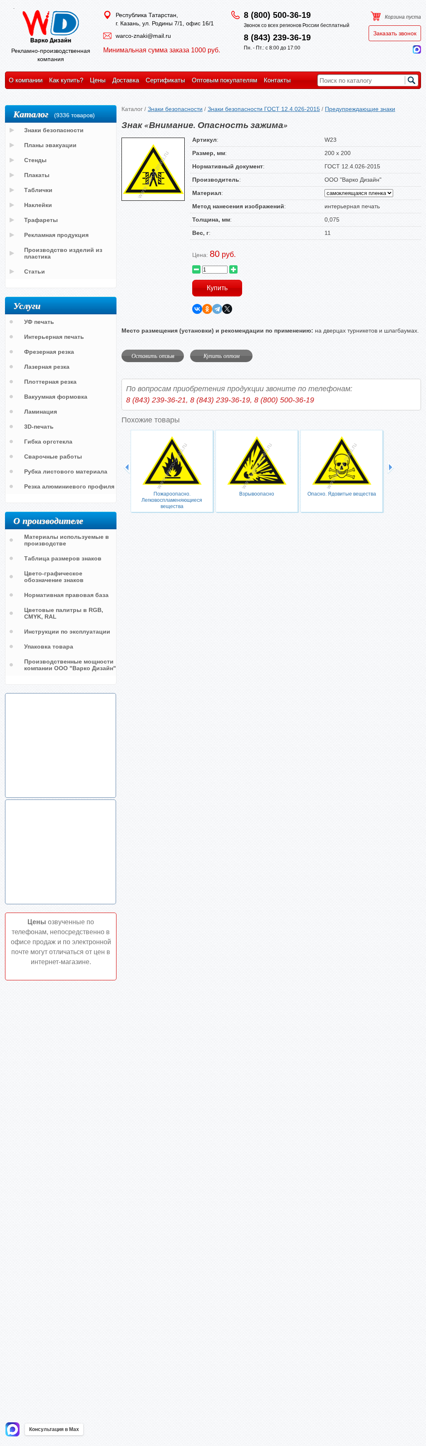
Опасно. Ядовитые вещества (341, 494)
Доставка (125, 80)
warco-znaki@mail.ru (143, 35)
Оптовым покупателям (224, 80)
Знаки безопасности (175, 109)
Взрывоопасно (256, 494)
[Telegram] (217, 309)
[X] (227, 309)
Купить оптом (221, 356)
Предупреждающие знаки (360, 109)
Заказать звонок (394, 33)
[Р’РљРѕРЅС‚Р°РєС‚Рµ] (197, 309)
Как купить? (66, 80)
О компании (25, 80)
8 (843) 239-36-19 (277, 37)
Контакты (277, 80)
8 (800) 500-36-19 (277, 15)
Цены (98, 80)
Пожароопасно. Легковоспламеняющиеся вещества (171, 500)
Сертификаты (165, 80)
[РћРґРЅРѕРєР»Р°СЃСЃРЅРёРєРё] (207, 309)
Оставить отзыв (152, 356)
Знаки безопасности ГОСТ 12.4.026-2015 (264, 109)
